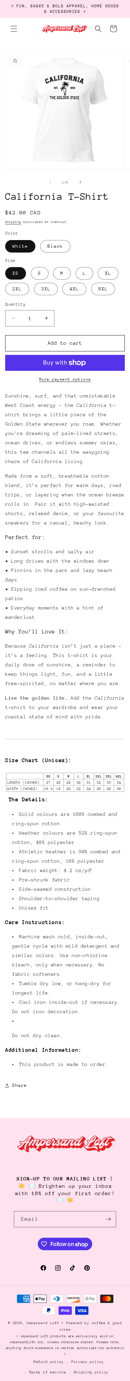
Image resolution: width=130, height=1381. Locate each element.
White (20, 246)
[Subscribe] (108, 1219)
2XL (17, 288)
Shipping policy (91, 1372)
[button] (13, 28)
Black (55, 246)
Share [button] (19, 1085)
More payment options (65, 379)
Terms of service (47, 1372)
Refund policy (49, 1362)
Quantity (15, 304)
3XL (46, 288)
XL (108, 273)
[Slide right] (80, 182)
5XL (103, 288)
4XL (74, 288)
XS (15, 273)
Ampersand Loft (43, 1323)
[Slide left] (50, 182)
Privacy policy (87, 1362)
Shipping (13, 222)
